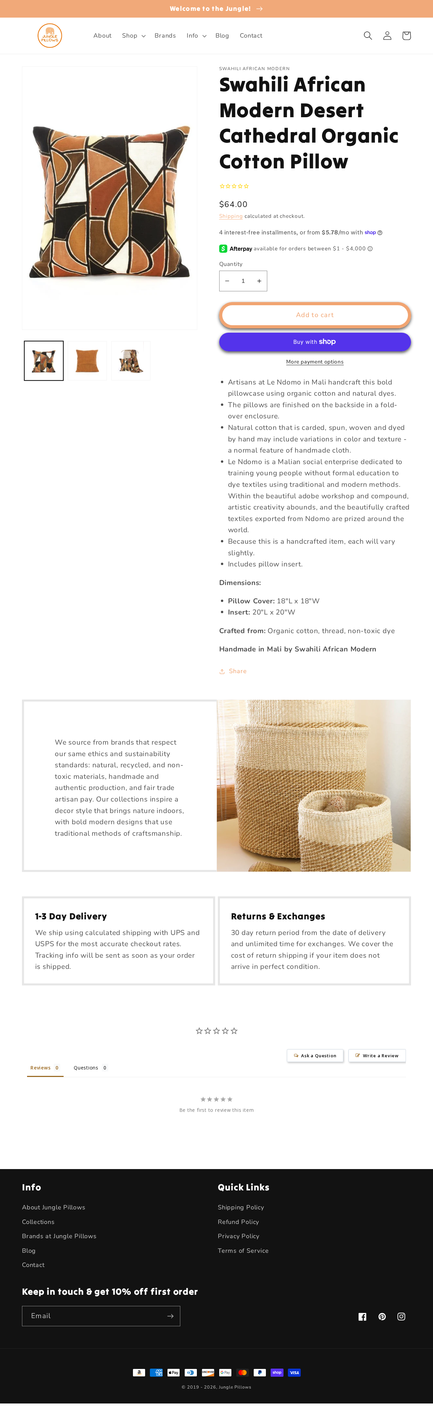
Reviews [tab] (40, 1067)
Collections (38, 1222)
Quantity (231, 264)
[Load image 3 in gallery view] (131, 360)
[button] (133, 36)
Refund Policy (238, 1222)
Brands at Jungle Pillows (59, 1236)
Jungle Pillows (235, 1387)
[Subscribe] (170, 1316)
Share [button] (238, 671)
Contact (33, 1265)
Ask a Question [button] (318, 1056)
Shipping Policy (241, 1207)
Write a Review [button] (381, 1056)
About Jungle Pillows (54, 1207)
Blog (29, 1251)
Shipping (231, 216)
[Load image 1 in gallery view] (44, 360)
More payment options (315, 362)
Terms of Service (243, 1251)
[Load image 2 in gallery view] (87, 360)
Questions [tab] (86, 1067)
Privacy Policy (238, 1236)
